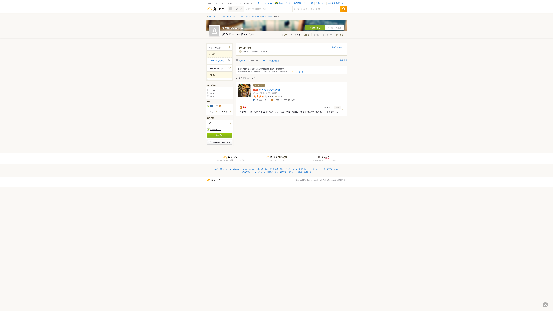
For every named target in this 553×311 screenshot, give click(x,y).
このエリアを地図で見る (218, 60)
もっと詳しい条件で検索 (221, 142)
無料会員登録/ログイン (337, 3)
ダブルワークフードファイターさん (247, 16)
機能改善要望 (246, 172)
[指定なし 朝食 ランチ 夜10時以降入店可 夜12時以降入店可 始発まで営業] (219, 123)
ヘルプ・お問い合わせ (220, 169)
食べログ (215, 9)
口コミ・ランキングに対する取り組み (255, 169)
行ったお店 (308, 3)
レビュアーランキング (225, 16)
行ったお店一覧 (266, 16)
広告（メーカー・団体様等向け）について (326, 169)
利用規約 (270, 172)
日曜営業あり (215, 129)
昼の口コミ (214, 96)
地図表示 (343, 60)
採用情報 (291, 172)
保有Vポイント (284, 3)
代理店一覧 (307, 172)
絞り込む (219, 135)
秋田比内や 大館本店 (269, 89)
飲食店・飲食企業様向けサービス (280, 169)
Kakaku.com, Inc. (313, 180)
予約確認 (297, 3)
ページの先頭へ (545, 304)
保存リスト (320, 3)
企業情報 (299, 172)
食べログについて (265, 3)
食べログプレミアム (258, 172)
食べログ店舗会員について (301, 169)
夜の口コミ (214, 93)
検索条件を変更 (336, 47)
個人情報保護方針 (281, 172)
